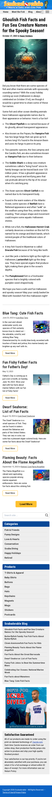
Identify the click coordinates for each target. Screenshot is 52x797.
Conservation (12, 544)
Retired (8, 557)
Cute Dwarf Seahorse (26, 416)
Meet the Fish (18, 11)
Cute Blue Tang (22, 318)
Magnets (9, 600)
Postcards (10, 614)
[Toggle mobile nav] (47, 12)
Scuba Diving (11, 548)
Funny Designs (12, 534)
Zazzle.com (37, 742)
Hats (7, 591)
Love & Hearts (12, 539)
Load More (26, 504)
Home (5, 11)
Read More (10, 353)
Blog (30, 11)
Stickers (9, 610)
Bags (7, 586)
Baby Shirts (10, 577)
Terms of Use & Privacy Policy (14, 792)
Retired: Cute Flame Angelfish (33, 467)
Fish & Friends (12, 530)
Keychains (10, 596)
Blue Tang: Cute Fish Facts (23, 313)
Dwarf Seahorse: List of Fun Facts (15, 409)
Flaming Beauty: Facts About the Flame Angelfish (23, 459)
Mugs (7, 605)
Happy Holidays (26, 36)
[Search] (46, 515)
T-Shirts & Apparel (14, 572)
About (39, 11)
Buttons (9, 582)
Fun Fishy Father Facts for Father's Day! (20, 364)
